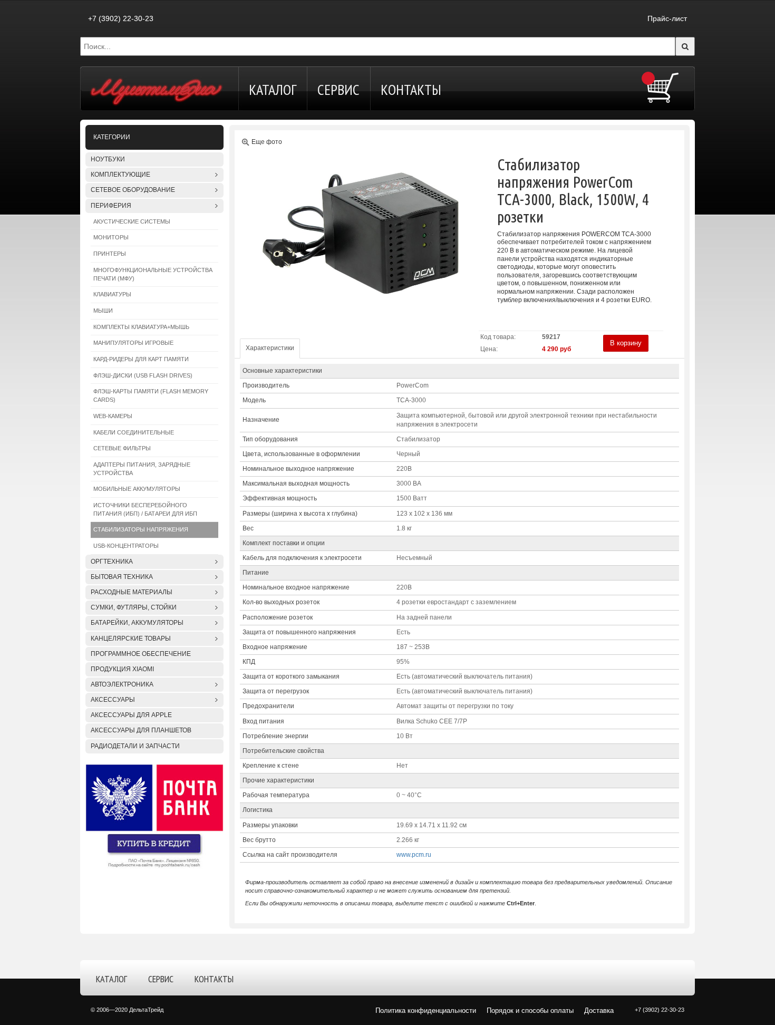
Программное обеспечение (141, 653)
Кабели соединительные (133, 432)
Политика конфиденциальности (425, 1010)
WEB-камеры (112, 416)
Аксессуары (113, 699)
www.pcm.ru (413, 854)
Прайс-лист (667, 18)
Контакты (411, 89)
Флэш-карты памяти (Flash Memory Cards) (150, 395)
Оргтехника (112, 561)
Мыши (103, 310)
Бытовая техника (122, 577)
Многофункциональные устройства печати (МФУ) (152, 274)
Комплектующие (120, 174)
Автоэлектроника (122, 684)
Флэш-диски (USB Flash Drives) (142, 375)
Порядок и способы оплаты (530, 1010)
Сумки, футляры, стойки (134, 607)
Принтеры (109, 253)
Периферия (111, 205)
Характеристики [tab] (270, 348)
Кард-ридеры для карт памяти (141, 359)
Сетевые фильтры (122, 448)
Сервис (338, 89)
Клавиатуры (112, 294)
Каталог (272, 89)
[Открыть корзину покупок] (663, 87)
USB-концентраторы (126, 546)
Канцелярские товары (131, 638)
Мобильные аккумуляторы (136, 489)
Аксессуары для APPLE (131, 715)
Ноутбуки (108, 159)
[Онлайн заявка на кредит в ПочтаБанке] (154, 815)
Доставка (599, 1010)
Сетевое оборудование (133, 190)
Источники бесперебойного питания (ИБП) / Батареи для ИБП (145, 509)
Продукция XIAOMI (122, 669)
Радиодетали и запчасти (135, 746)
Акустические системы (131, 221)
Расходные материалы (131, 592)
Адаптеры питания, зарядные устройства (141, 468)
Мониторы (111, 237)
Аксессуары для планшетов (141, 730)
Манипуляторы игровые (133, 343)
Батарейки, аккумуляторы (137, 622)
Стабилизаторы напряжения (140, 529)
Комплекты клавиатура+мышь (141, 327)
